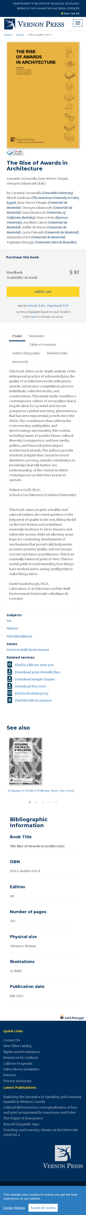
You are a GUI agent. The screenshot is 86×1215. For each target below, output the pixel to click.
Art (9, 621)
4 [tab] (49, 802)
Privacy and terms (17, 1081)
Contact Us (11, 1040)
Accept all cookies (43, 1207)
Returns (9, 1075)
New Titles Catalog (17, 1046)
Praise (17, 336)
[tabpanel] (43, 765)
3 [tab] (43, 802)
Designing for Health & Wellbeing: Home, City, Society (41, 790)
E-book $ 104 (36, 305)
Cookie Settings (14, 1207)
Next (82, 767)
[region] (43, 1200)
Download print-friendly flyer (38, 672)
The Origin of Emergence (23, 1118)
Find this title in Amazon (33, 700)
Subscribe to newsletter (21, 1069)
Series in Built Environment (28, 650)
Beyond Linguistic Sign (21, 1124)
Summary (36, 336)
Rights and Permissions (21, 1052)
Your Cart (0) (71, 13)
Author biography (26, 353)
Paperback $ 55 (57, 305)
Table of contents (42, 345)
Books (20, 34)
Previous (3, 767)
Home (8, 34)
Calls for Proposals (17, 1064)
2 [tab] (36, 802)
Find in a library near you (34, 665)
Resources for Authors (20, 1058)
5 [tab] (56, 802)
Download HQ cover (30, 686)
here (33, 317)
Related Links (57, 353)
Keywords (20, 362)
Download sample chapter (35, 679)
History (12, 628)
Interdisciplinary (19, 636)
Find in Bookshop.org (32, 693)
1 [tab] (30, 802)
